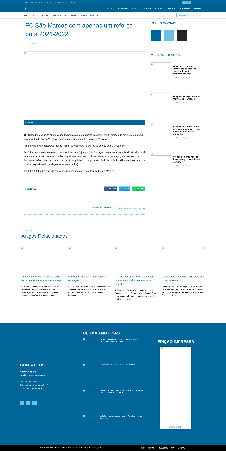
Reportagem (59, 15)
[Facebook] (183, 2)
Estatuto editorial (178, 448)
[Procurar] (199, 15)
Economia (159, 8)
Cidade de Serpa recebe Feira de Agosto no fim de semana (186, 159)
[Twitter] (169, 35)
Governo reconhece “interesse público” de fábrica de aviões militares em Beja (184, 70)
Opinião (73, 15)
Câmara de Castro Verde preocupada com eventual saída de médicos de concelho (186, 130)
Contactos (70, 3)
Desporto (171, 8)
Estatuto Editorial (57, 3)
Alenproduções (94, 448)
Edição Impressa (89, 15)
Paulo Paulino (80, 448)
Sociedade (147, 8)
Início (27, 3)
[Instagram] (189, 2)
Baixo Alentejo (121, 8)
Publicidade (43, 3)
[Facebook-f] (156, 35)
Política (135, 8)
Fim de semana (184, 8)
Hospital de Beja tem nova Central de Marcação (186, 97)
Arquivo (34, 3)
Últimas (45, 15)
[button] (110, 189)
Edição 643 (175, 427)
